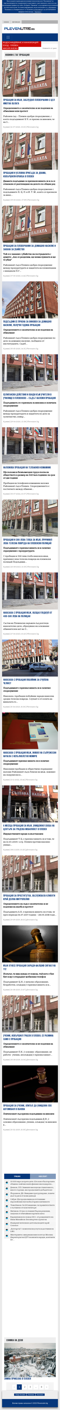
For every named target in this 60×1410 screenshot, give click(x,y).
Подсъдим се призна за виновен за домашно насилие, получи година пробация (27, 323)
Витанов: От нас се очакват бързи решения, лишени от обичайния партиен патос (30, 1212)
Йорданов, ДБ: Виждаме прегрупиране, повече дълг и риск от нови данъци (32, 1194)
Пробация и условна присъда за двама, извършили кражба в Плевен (24, 174)
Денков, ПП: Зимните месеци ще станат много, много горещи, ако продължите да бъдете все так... (32, 1190)
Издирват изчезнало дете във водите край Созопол (29, 1224)
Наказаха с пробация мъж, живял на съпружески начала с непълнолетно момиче (29, 754)
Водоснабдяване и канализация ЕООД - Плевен (20, 43)
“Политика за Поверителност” (14, 9)
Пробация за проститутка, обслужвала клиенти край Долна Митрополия (29, 897)
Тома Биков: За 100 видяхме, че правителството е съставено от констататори (32, 1206)
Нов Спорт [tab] (43, 1176)
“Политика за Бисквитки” (34, 9)
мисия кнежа (10, 48)
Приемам (38, 12)
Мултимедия (16, 22)
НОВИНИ (6, 22)
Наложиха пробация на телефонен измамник (27, 467)
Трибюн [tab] (17, 1176)
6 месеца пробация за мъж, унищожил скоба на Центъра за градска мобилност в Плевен (29, 827)
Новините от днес (50, 48)
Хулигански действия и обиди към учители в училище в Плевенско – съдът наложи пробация (29, 396)
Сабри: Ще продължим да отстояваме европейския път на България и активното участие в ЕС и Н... (30, 1201)
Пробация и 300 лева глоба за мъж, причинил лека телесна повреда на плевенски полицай (27, 541)
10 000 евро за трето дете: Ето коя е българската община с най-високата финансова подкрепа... (32, 1182)
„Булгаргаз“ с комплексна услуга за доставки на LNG (32, 1230)
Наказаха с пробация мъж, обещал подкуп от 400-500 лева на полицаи (27, 614)
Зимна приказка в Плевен (17, 1378)
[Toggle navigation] (8, 37)
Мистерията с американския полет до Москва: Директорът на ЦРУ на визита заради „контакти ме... (32, 1237)
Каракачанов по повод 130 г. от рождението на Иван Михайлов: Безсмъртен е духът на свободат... (31, 1219)
